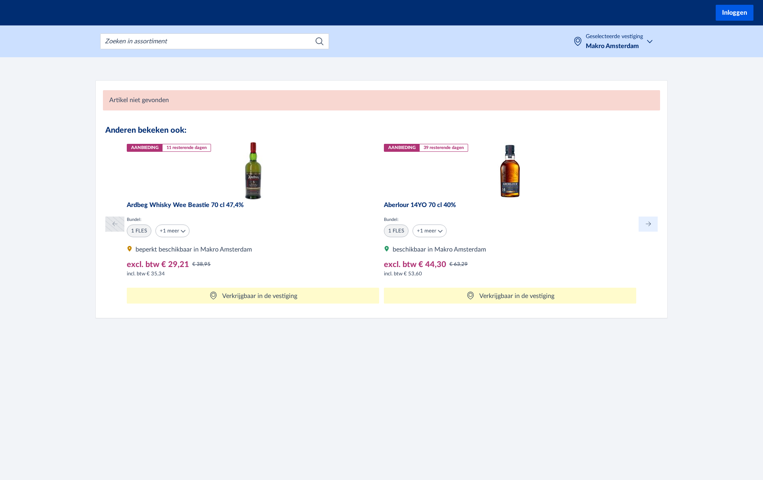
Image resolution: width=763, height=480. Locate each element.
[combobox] (214, 41)
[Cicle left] (114, 224)
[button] (172, 231)
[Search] (319, 41)
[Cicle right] (648, 224)
